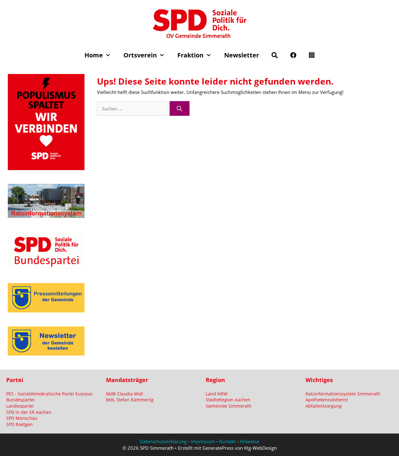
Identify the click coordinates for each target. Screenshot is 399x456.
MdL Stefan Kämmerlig (130, 400)
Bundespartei (20, 400)
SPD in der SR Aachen (28, 412)
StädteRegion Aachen (228, 400)
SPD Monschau (21, 418)
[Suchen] (180, 108)
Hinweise (249, 441)
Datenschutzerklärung (163, 441)
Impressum (203, 441)
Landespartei (20, 406)
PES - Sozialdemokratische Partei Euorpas (49, 394)
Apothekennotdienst (326, 400)
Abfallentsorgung (323, 406)
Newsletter (241, 55)
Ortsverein (140, 55)
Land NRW (217, 394)
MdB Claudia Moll (124, 394)
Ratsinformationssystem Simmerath (342, 394)
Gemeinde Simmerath (229, 406)
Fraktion (190, 55)
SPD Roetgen (19, 424)
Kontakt (227, 441)
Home (93, 55)
